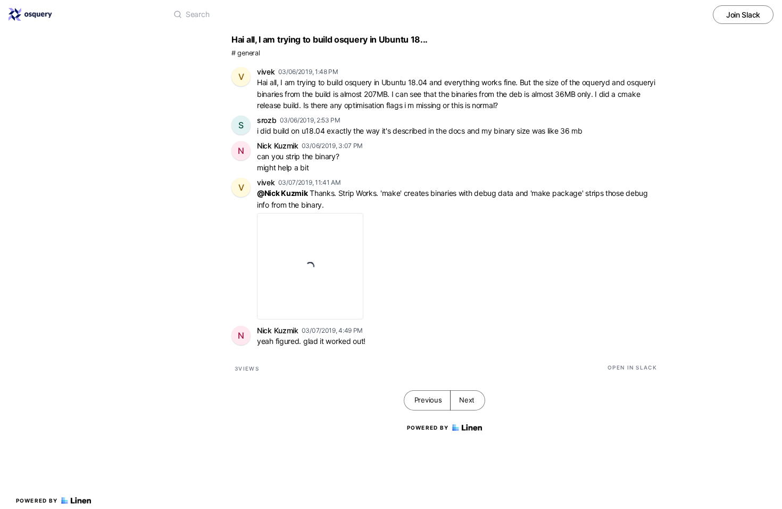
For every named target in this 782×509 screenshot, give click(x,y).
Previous (428, 400)
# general (245, 53)
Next (467, 400)
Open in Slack (632, 367)
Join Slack (743, 14)
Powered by (37, 500)
